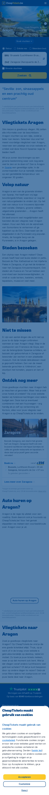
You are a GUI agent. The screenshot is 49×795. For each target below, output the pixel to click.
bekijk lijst (37, 750)
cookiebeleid (8, 740)
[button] (24, 790)
